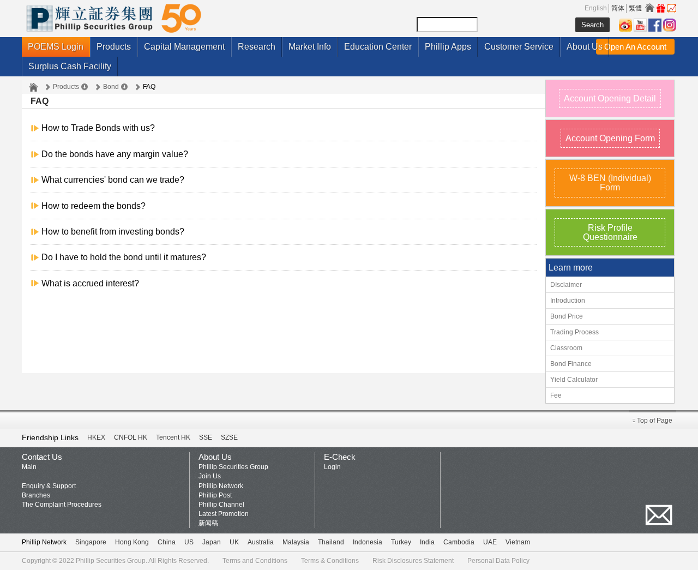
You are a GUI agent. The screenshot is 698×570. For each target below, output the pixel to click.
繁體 (635, 8)
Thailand (331, 542)
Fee (556, 395)
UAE (490, 542)
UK (234, 542)
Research (256, 46)
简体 (617, 8)
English (596, 8)
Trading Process (574, 332)
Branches (36, 495)
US (189, 542)
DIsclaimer (566, 285)
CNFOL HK (130, 437)
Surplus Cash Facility (69, 66)
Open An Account (635, 46)
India (427, 542)
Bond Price (566, 316)
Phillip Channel (221, 504)
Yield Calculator (574, 379)
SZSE (229, 437)
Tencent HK (173, 437)
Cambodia (458, 542)
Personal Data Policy (498, 561)
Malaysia (295, 542)
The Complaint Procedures (61, 504)
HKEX (96, 437)
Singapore (90, 542)
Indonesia (367, 542)
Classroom (566, 348)
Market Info (309, 46)
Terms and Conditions (254, 561)
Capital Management (184, 46)
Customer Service (518, 46)
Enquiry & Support (49, 486)
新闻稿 (208, 523)
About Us (585, 46)
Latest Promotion (223, 514)
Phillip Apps (448, 46)
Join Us (209, 476)
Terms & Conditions (330, 561)
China (167, 542)
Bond (111, 87)
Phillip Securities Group (233, 467)
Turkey (401, 542)
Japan (211, 542)
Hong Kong (132, 542)
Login (332, 467)
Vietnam (518, 542)
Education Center (378, 46)
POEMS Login (55, 46)
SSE (205, 437)
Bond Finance (571, 364)
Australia (261, 542)
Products (114, 46)
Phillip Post (215, 495)
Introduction (567, 300)
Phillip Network (220, 486)
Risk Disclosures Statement (413, 561)
